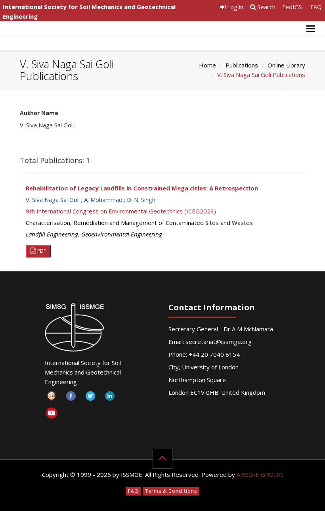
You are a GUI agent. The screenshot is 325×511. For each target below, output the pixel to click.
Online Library (286, 65)
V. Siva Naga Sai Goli (53, 200)
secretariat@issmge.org (218, 342)
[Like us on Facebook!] (71, 398)
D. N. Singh (141, 200)
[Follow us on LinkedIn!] (110, 398)
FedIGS (292, 7)
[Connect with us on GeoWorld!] (52, 398)
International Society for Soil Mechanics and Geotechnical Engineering (89, 11)
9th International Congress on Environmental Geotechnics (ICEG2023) (121, 211)
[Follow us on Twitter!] (91, 398)
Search (265, 7)
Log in (234, 7)
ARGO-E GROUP (259, 474)
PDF (41, 251)
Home (207, 65)
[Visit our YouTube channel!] (52, 414)
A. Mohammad (103, 200)
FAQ (316, 7)
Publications (242, 65)
